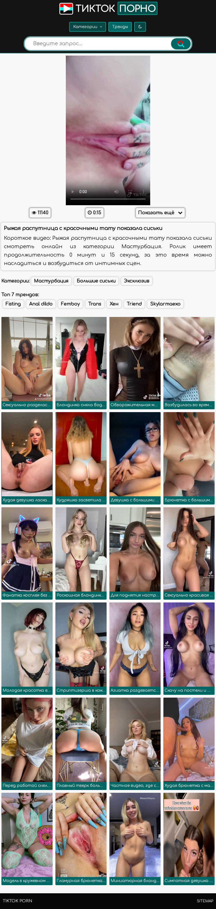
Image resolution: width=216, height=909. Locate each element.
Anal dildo (41, 304)
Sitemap (205, 901)
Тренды (120, 27)
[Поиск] (181, 43)
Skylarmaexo (165, 304)
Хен (114, 304)
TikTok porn (17, 901)
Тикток (114, 9)
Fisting (13, 304)
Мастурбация (51, 281)
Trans (94, 304)
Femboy (70, 304)
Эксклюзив (136, 281)
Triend (134, 304)
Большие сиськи (96, 281)
